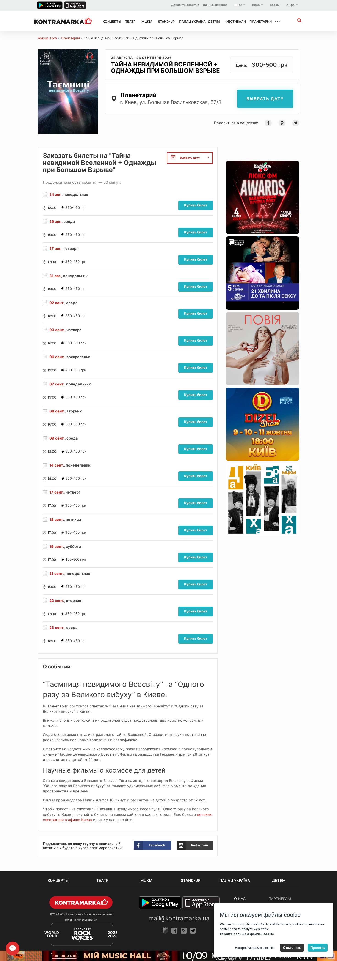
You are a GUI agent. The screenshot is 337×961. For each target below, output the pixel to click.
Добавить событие (185, 5)
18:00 (51, 208)
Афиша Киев (47, 38)
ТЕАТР (129, 21)
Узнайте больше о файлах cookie (247, 934)
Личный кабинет (215, 5)
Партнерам (279, 898)
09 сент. (57, 438)
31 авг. (55, 275)
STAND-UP (164, 21)
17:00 (51, 262)
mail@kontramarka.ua (179, 918)
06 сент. (57, 357)
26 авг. (55, 221)
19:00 (51, 235)
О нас (240, 898)
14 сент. (56, 465)
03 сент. (57, 330)
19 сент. (56, 546)
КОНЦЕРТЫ (110, 21)
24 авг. (55, 194)
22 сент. (56, 600)
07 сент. (56, 384)
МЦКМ (145, 21)
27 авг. (55, 248)
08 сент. (57, 411)
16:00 (51, 343)
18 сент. (56, 519)
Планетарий (258, 21)
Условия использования (81, 919)
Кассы (274, 5)
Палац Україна (189, 21)
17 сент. (56, 492)
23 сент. (56, 627)
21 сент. (56, 573)
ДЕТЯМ (212, 21)
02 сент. (56, 302)
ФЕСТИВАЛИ (233, 21)
